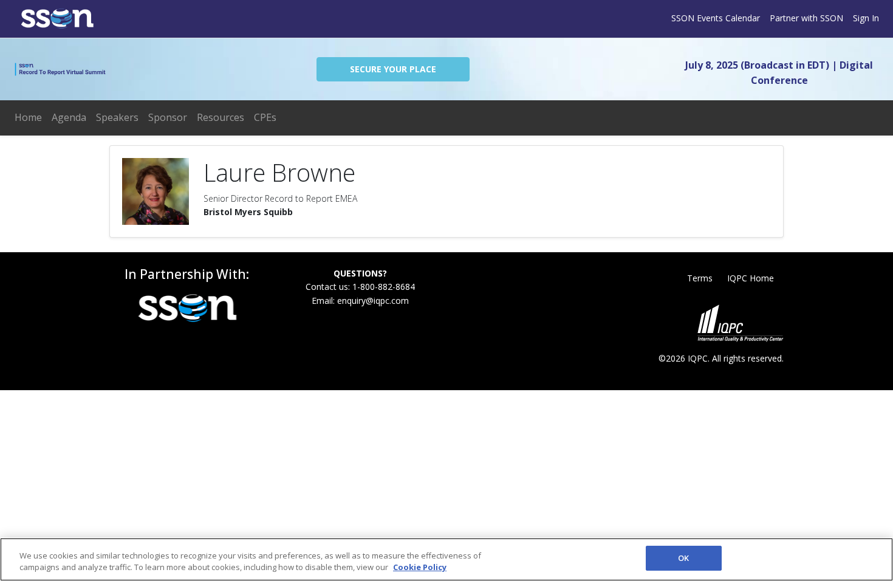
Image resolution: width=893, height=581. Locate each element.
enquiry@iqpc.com (373, 300)
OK (683, 557)
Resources (220, 117)
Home (28, 117)
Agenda (69, 117)
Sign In (866, 18)
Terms (700, 278)
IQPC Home (750, 278)
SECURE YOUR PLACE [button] (393, 69)
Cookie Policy (419, 567)
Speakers (117, 117)
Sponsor (167, 117)
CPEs (265, 117)
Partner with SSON (806, 18)
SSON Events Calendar (715, 18)
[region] (446, 559)
